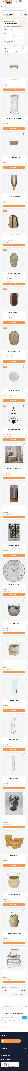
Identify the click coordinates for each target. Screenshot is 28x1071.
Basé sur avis (11, 1066)
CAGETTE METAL (14, 972)
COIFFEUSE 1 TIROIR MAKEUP (14, 468)
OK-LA (10, 1063)
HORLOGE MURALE (14, 390)
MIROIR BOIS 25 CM (14, 778)
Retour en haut (18, 995)
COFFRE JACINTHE (14, 855)
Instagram (6, 1027)
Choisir (14, 48)
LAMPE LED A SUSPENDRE (14, 429)
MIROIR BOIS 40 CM (14, 739)
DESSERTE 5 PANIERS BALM (14, 118)
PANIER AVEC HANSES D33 (14, 894)
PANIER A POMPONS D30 (14, 623)
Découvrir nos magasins (10, 1041)
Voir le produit (14, 89)
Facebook (2, 1027)
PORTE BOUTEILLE (14, 817)
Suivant (22, 990)
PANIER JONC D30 (14, 662)
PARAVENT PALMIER (14, 545)
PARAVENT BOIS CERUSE (14, 507)
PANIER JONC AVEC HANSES (14, 933)
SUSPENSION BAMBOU (14, 273)
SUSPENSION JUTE (14, 235)
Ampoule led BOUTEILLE (14, 196)
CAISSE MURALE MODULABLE (14, 157)
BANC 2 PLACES (14, 80)
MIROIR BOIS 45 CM (14, 700)
